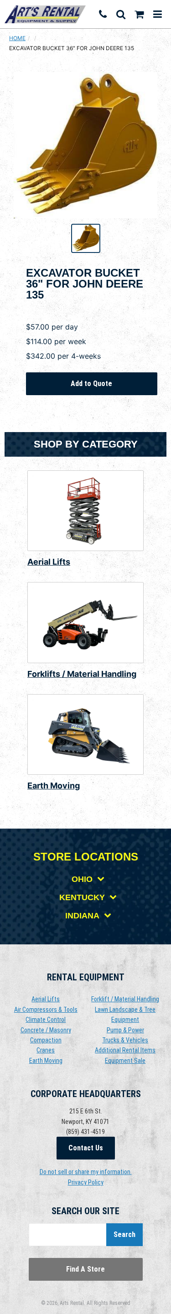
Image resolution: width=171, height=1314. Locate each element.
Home (17, 38)
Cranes (45, 1050)
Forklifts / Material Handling (81, 674)
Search (124, 1234)
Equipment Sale (125, 1060)
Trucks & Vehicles (125, 1040)
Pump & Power (125, 1030)
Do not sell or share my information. (86, 1171)
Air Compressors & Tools (46, 1009)
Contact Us (85, 1148)
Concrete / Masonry (46, 1030)
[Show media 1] (85, 238)
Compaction (46, 1040)
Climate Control (46, 1019)
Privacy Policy (86, 1182)
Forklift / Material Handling (125, 999)
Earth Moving (53, 785)
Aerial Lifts (48, 562)
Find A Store (85, 1269)
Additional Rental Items (125, 1050)
